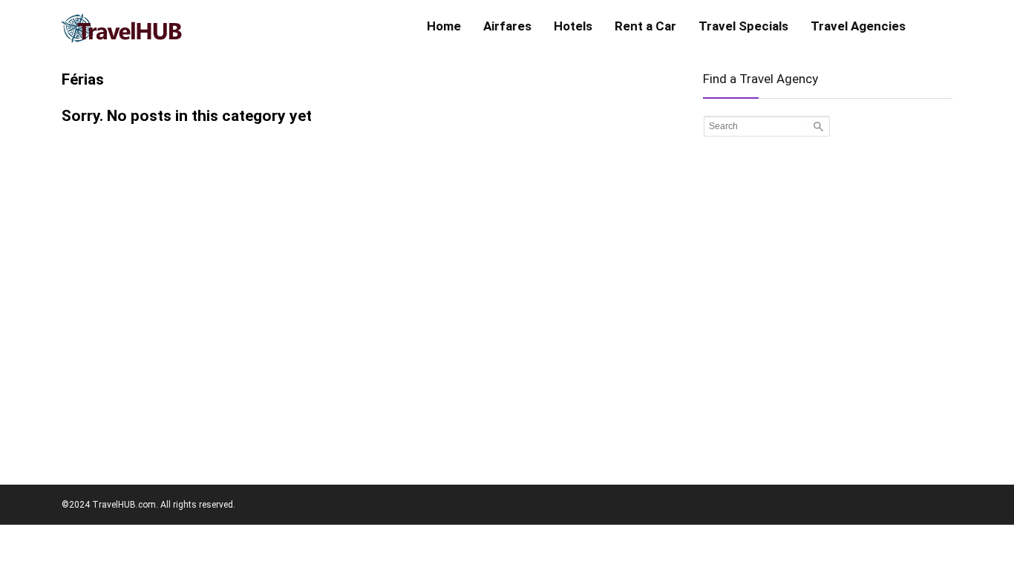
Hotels (573, 26)
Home (444, 26)
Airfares (507, 26)
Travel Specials (743, 26)
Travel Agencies (858, 26)
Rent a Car (645, 26)
